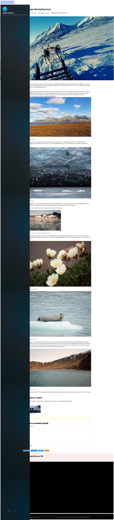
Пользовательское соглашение (68, 517)
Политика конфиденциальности (83, 517)
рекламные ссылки (34, 517)
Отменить (30, 445)
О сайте (58, 517)
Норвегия (46, 13)
